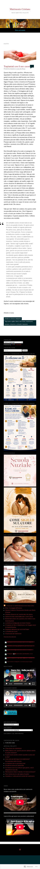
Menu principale (20, 30)
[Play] (7, 684)
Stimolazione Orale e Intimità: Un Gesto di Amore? (20, 772)
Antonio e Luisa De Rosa (17, 69)
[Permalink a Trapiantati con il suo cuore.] (20, 56)
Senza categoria (16, 318)
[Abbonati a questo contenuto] (4, 605)
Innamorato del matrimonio (13, 633)
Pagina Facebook (10, 637)
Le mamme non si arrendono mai (15, 763)
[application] (20, 677)
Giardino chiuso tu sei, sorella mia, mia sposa (19, 614)
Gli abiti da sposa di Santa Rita (14, 765)
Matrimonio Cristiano (20, 9)
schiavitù (19, 324)
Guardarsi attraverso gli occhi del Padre (17, 629)
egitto (13, 321)
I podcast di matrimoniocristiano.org (20, 605)
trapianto (25, 324)
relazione (13, 324)
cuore (9, 321)
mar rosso (22, 321)
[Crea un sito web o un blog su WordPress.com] (20, 850)
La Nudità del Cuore (11, 631)
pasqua (7, 324)
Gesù (17, 321)
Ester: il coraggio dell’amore (13, 608)
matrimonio (29, 321)
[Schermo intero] (33, 684)
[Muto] (30, 684)
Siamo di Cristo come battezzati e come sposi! (19, 616)
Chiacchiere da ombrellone (13, 748)
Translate (18, 344)
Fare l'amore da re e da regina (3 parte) (17, 774)
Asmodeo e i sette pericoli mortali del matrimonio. (20, 776)
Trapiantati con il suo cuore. (17, 66)
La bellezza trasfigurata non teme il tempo (17, 623)
